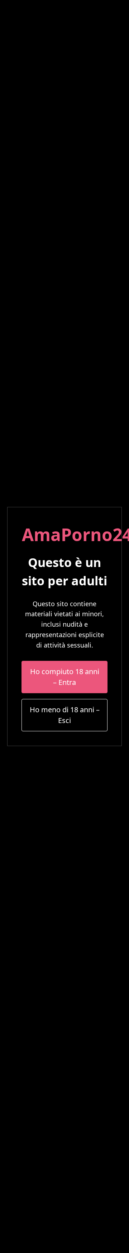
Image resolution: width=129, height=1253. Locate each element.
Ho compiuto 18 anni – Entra (64, 677)
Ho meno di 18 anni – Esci (65, 715)
